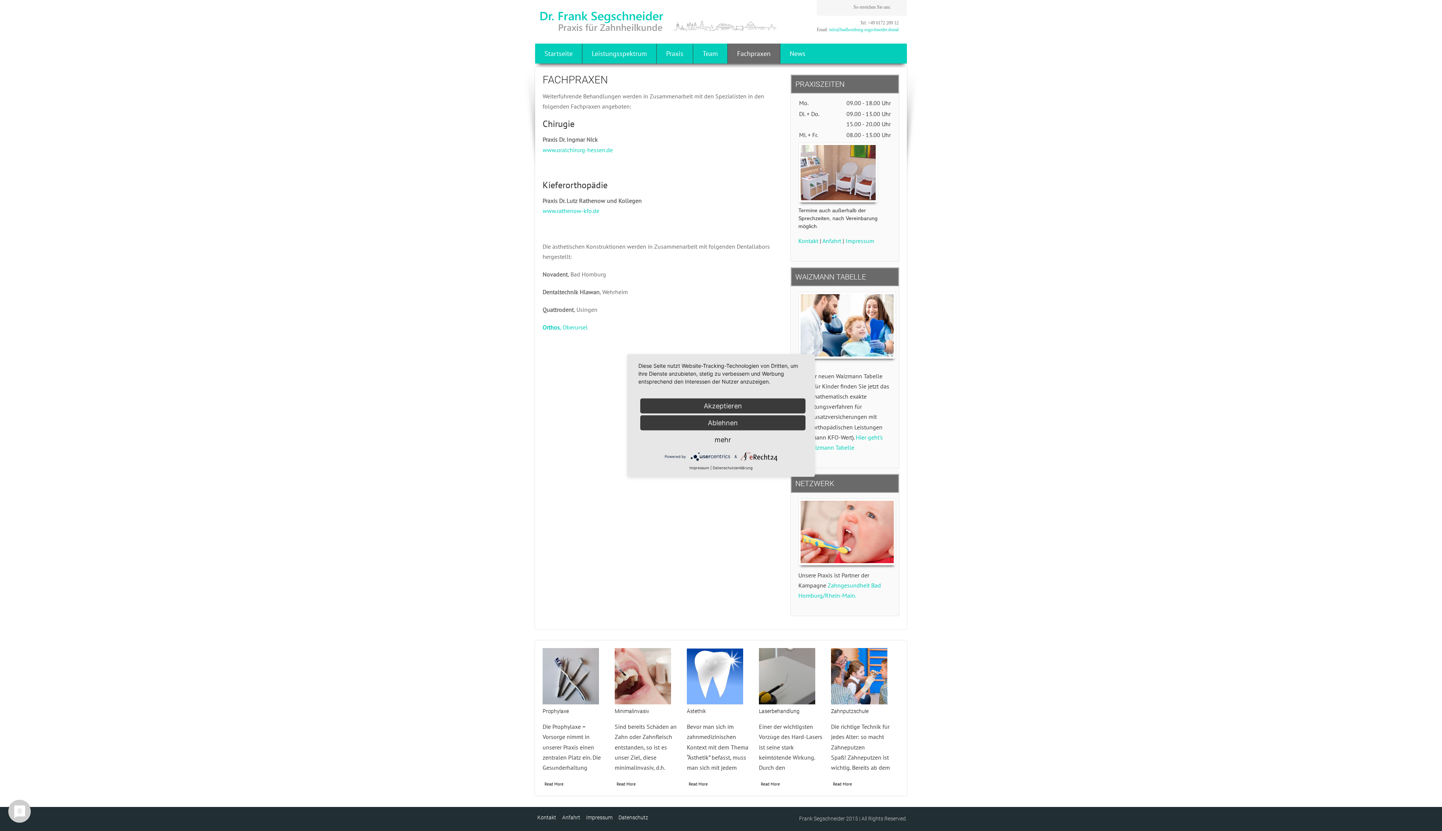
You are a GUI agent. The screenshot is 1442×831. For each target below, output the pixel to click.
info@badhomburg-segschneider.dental (864, 29)
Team (710, 53)
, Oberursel (565, 327)
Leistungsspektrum (619, 53)
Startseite (559, 53)
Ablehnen (723, 423)
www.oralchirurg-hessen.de (578, 150)
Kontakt (808, 241)
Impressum (860, 241)
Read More (554, 784)
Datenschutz (633, 817)
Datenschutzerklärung (733, 468)
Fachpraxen (754, 53)
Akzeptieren (723, 406)
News (797, 53)
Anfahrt (831, 241)
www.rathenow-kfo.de (571, 211)
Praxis (674, 53)
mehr (723, 440)
